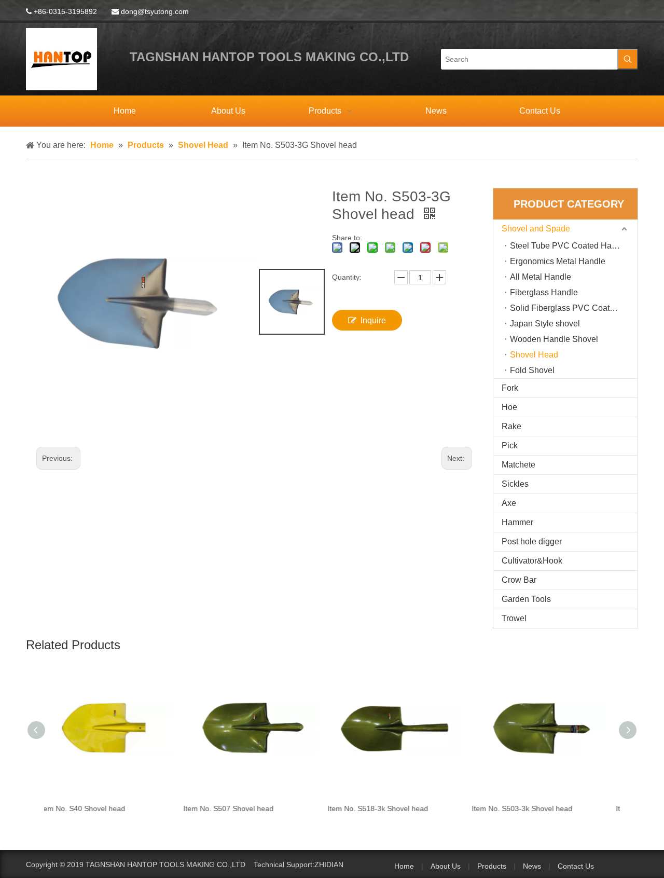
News (532, 866)
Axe (509, 503)
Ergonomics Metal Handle (557, 261)
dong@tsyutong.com (155, 11)
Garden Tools (526, 599)
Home (404, 866)
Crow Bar (519, 579)
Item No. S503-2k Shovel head (538, 808)
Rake (511, 426)
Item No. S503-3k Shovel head (393, 808)
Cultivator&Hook (532, 560)
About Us (446, 866)
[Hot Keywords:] (627, 59)
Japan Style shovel (545, 323)
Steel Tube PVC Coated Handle (569, 245)
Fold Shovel (532, 370)
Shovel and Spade (536, 228)
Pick (510, 445)
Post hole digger (532, 541)
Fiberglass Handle (544, 292)
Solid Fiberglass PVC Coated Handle (574, 308)
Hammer (517, 522)
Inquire (373, 320)
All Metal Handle (540, 276)
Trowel (514, 618)
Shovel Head (534, 354)
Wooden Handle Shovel (554, 339)
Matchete (518, 464)
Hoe (509, 407)
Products (491, 866)
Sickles (515, 483)
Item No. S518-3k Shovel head (249, 808)
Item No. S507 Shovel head (100, 808)
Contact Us (576, 866)
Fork (510, 387)
